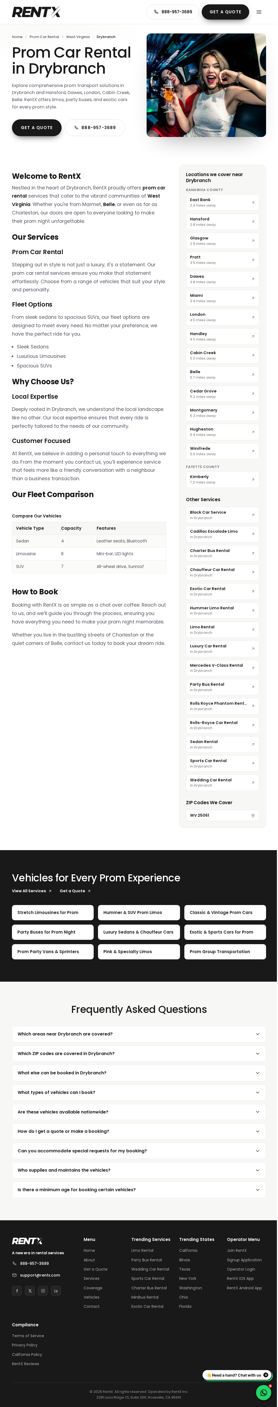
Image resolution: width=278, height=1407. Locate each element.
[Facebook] (17, 1312)
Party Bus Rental (145, 1286)
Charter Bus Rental (148, 1314)
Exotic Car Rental (146, 1333)
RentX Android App (241, 1309)
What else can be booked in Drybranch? (62, 1094)
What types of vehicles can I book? (56, 1114)
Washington (188, 1309)
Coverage (93, 1309)
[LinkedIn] (56, 1312)
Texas (182, 1290)
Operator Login (238, 1290)
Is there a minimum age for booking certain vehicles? (77, 1211)
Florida (183, 1328)
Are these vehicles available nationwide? (63, 1133)
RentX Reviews (25, 1390)
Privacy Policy (24, 1371)
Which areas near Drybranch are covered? (65, 1055)
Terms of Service (28, 1362)
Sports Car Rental (146, 1305)
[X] (30, 1312)
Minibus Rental (143, 1324)
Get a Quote (225, 12)
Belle (109, 204)
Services (91, 1300)
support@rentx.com (40, 1296)
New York (185, 1300)
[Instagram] (43, 1312)
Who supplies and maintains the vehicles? (64, 1191)
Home (17, 36)
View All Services (29, 891)
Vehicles (91, 1318)
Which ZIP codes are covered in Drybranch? (66, 1075)
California (186, 1272)
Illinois (182, 1281)
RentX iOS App (237, 1300)
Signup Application (241, 1281)
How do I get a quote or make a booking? (63, 1153)
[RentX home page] (36, 11)
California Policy (27, 1381)
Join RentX (234, 1272)
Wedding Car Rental (149, 1296)
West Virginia (78, 36)
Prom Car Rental (44, 36)
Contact (92, 1328)
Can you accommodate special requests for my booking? (82, 1172)
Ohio (181, 1318)
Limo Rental (141, 1277)
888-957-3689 (177, 12)
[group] (89, 543)
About (89, 1281)
